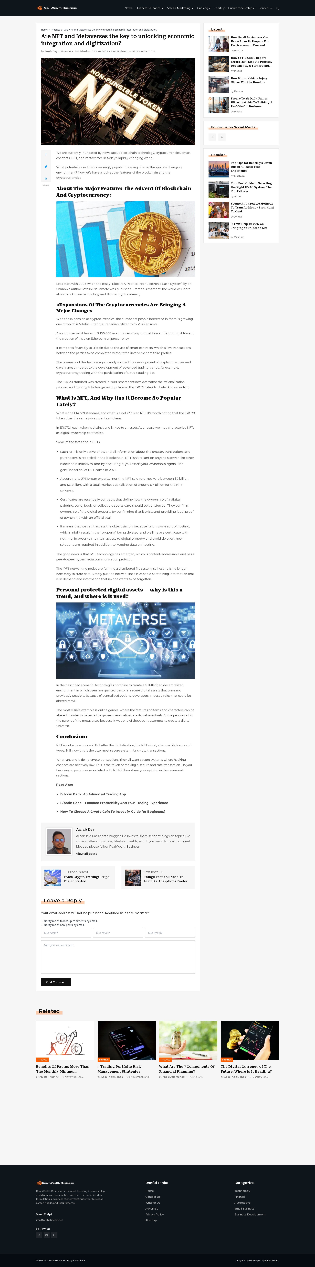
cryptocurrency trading (73, 373)
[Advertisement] (134, 1137)
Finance (56, 29)
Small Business (244, 1208)
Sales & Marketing (179, 8)
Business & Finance (148, 8)
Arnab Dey (51, 51)
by (237, 50)
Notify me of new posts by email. (64, 925)
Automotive (242, 1202)
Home (44, 29)
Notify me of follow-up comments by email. (70, 921)
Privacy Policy (154, 1214)
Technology (242, 1190)
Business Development (249, 1214)
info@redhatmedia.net (49, 1220)
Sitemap (151, 1220)
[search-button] (277, 8)
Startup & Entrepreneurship (233, 8)
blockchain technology (82, 294)
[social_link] (212, 137)
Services (264, 8)
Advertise (151, 1208)
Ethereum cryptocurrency (110, 338)
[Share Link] (46, 154)
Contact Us (152, 1196)
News (128, 8)
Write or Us (152, 1202)
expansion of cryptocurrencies (92, 319)
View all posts (86, 854)
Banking (202, 8)
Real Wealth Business (54, 1260)
